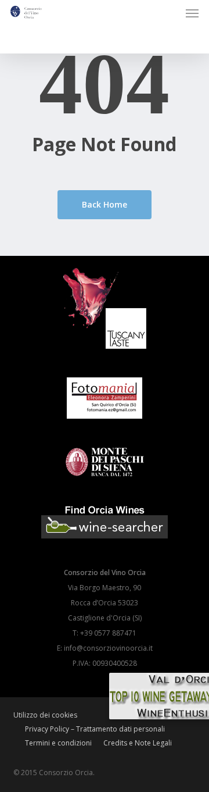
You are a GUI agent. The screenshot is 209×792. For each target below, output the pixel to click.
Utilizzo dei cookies (45, 715)
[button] (192, 13)
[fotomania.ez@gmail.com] (104, 425)
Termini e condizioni (58, 743)
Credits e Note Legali (137, 743)
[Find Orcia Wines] (104, 546)
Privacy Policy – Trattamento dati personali (95, 729)
